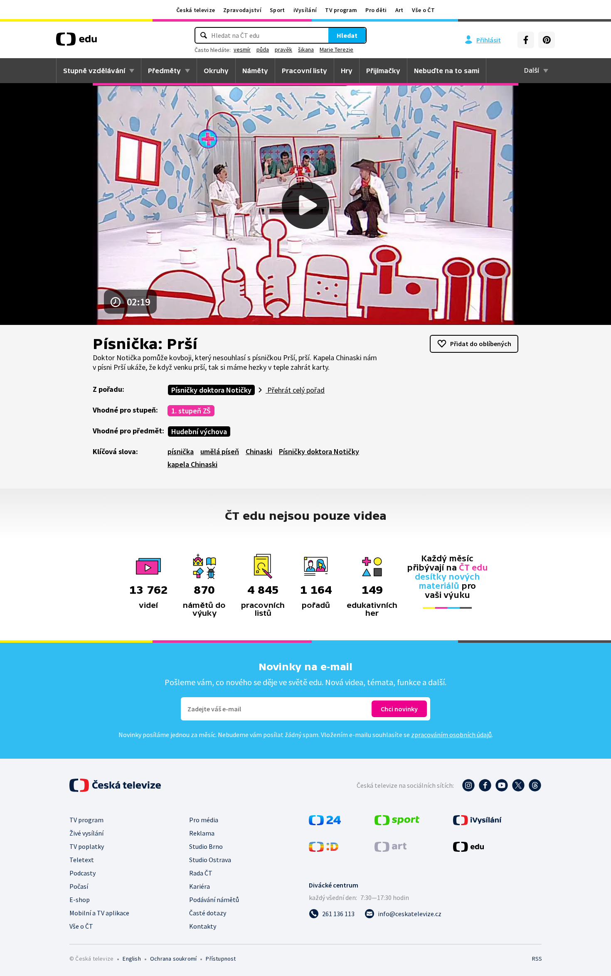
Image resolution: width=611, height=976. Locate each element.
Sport (277, 10)
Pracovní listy (304, 70)
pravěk (283, 49)
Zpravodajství (242, 10)
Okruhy (216, 70)
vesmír (242, 49)
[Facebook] (525, 40)
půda (262, 49)
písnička (181, 451)
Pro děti (376, 10)
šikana (306, 49)
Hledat (347, 35)
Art (399, 10)
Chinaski (259, 451)
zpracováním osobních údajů (451, 734)
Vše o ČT (423, 10)
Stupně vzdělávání (94, 70)
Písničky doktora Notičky (211, 390)
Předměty (164, 70)
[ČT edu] (76, 42)
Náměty (255, 70)
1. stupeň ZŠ (191, 410)
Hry (346, 70)
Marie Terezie (336, 49)
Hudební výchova (199, 431)
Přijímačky (383, 70)
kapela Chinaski (192, 464)
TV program (341, 10)
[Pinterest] (546, 40)
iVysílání (305, 10)
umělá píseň (219, 451)
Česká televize (195, 10)
